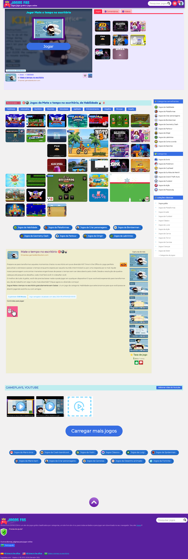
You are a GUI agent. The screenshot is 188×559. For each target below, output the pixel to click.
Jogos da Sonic (164, 160)
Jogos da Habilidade (166, 107)
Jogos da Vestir (164, 251)
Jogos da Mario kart (28, 461)
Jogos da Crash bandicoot (56, 452)
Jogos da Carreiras (95, 461)
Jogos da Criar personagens (169, 116)
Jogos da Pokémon (166, 164)
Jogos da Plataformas (167, 111)
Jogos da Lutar (164, 225)
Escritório (38, 109)
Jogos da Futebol (165, 181)
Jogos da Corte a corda (167, 142)
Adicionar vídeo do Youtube (169, 387)
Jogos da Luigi (138, 452)
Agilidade (77, 109)
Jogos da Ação (164, 185)
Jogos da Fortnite (161, 461)
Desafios (107, 109)
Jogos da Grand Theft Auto (169, 177)
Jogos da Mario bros (23, 452)
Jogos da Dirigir (164, 133)
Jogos (98, 11)
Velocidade (64, 109)
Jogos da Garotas (165, 242)
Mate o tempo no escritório (58, 553)
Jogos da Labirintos (166, 137)
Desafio (131, 109)
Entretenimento (92, 109)
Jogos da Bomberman (167, 120)
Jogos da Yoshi (87, 452)
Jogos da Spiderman (165, 452)
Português (9, 545)
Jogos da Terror (165, 238)
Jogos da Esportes (166, 146)
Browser (119, 109)
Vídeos (126, 11)
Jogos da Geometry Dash (168, 124)
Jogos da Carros (165, 234)
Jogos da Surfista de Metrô (169, 172)
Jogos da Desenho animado (129, 461)
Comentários (111, 11)
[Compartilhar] (90, 76)
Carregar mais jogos (94, 431)
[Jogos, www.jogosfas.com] (17, 3)
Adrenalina (25, 109)
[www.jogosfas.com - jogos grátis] (13, 521)
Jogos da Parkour (165, 129)
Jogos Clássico (164, 221)
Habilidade (11, 109)
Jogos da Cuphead (166, 168)
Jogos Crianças (164, 246)
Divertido (50, 109)
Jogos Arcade (164, 212)
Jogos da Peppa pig (166, 190)
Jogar (48, 46)
